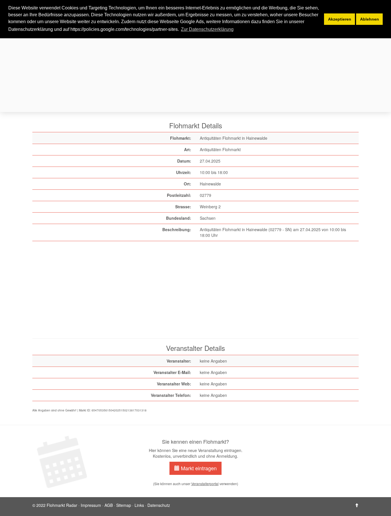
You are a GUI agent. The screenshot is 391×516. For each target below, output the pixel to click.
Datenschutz (158, 505)
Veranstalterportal (205, 483)
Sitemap (123, 505)
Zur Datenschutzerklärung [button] (207, 29)
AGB (108, 505)
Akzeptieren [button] (339, 19)
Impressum (91, 505)
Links (139, 505)
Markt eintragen (198, 468)
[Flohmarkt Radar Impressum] (357, 505)
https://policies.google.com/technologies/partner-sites (124, 29)
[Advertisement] (204, 71)
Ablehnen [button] (369, 19)
